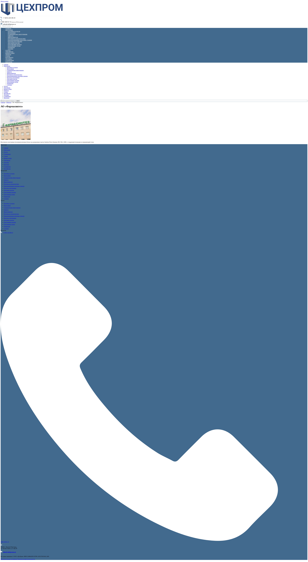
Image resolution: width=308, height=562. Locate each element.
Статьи (6, 92)
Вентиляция (10, 69)
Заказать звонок (6, 26)
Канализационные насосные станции (17, 76)
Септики (9, 85)
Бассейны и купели (12, 67)
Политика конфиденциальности (26, 559)
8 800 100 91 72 (6, 22)
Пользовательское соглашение (9, 559)
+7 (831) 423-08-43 (9, 18)
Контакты (8, 62)
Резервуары (10, 83)
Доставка (6, 95)
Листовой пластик (12, 79)
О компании (7, 96)
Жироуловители (11, 73)
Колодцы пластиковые (13, 77)
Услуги (6, 86)
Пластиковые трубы (12, 82)
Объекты (6, 90)
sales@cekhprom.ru (9, 552)
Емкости (9, 72)
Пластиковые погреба (13, 80)
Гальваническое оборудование (17, 34)
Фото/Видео (7, 93)
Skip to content (4, 1)
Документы (7, 87)
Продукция (9, 30)
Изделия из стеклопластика (14, 74)
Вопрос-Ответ (8, 89)
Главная (6, 64)
